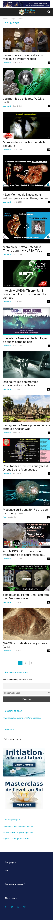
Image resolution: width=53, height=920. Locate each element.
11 (49, 302)
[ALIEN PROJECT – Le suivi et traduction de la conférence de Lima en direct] (26, 535)
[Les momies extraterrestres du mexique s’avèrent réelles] (26, 40)
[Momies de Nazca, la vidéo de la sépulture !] (26, 125)
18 (49, 559)
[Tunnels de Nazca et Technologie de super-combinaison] (26, 321)
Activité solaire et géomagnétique (18, 832)
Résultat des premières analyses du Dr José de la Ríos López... (26, 467)
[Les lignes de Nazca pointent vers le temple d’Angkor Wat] (26, 408)
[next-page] (31, 663)
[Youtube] (24, 906)
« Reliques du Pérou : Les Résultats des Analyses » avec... (26, 596)
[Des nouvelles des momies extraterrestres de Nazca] (26, 364)
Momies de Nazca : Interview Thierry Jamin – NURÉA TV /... (23, 248)
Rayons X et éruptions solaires (17, 838)
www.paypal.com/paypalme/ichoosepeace (22, 718)
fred (4, 517)
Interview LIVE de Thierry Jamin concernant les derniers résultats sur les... (24, 294)
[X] (18, 906)
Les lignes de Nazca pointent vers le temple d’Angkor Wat (26, 427)
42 (49, 602)
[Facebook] (5, 906)
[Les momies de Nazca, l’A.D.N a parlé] (26, 81)
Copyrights (10, 862)
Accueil (5, 19)
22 (49, 651)
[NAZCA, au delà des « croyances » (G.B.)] (26, 624)
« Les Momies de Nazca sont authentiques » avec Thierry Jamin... (26, 196)
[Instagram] (11, 906)
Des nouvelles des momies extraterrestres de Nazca (20, 383)
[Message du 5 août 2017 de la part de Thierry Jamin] (26, 492)
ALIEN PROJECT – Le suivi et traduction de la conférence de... (24, 553)
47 (49, 389)
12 (49, 150)
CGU (7, 870)
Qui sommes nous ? (15, 884)
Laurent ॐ (7, 63)
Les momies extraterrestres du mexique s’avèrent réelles (23, 57)
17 (49, 517)
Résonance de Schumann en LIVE (18, 826)
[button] (4, 12)
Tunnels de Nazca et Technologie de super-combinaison (25, 340)
